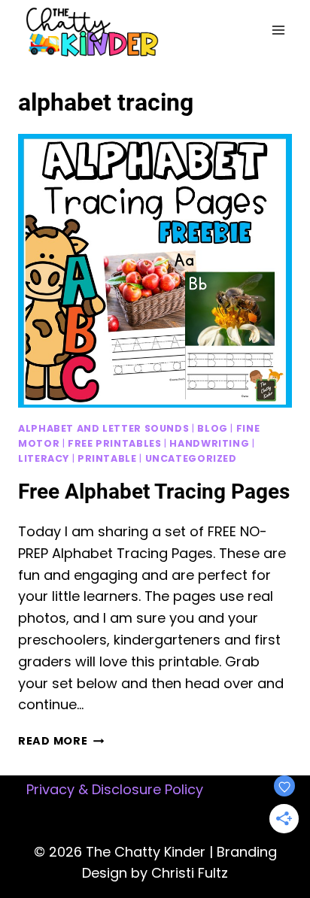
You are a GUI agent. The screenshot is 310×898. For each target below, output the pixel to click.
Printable (107, 458)
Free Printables (114, 443)
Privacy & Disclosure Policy (114, 789)
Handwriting (209, 443)
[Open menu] (278, 29)
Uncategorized (191, 458)
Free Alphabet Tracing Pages (154, 491)
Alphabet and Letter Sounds (103, 428)
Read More (61, 740)
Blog (212, 428)
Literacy (43, 458)
